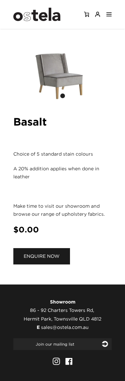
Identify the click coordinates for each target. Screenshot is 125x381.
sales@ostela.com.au (65, 327)
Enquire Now (42, 256)
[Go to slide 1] (62, 95)
